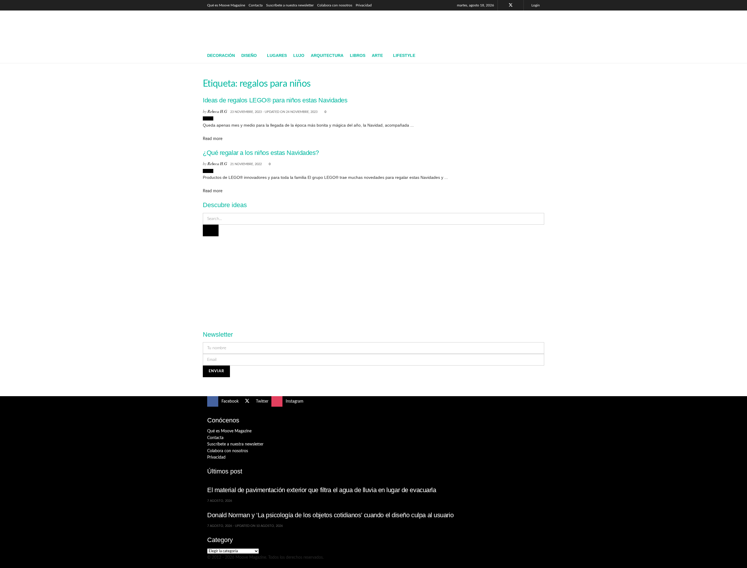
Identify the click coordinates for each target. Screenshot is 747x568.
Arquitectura (327, 55)
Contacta (256, 5)
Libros (357, 55)
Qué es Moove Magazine (226, 5)
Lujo (298, 55)
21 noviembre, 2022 (246, 164)
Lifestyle (404, 55)
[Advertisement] (433, 28)
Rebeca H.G (217, 111)
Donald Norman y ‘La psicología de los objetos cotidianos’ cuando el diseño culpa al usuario (330, 515)
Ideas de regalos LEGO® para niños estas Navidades (275, 100)
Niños (208, 118)
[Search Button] (537, 55)
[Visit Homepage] (249, 29)
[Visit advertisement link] (373, 280)
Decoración (221, 55)
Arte (377, 55)
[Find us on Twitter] (511, 5)
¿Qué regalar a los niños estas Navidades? (261, 152)
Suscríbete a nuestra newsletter (290, 5)
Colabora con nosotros (334, 5)
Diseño (249, 55)
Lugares (277, 55)
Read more (212, 139)
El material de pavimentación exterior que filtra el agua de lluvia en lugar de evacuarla (321, 490)
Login (535, 5)
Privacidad (364, 5)
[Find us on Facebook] (503, 5)
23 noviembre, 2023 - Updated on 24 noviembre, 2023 (273, 111)
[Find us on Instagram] (518, 5)
